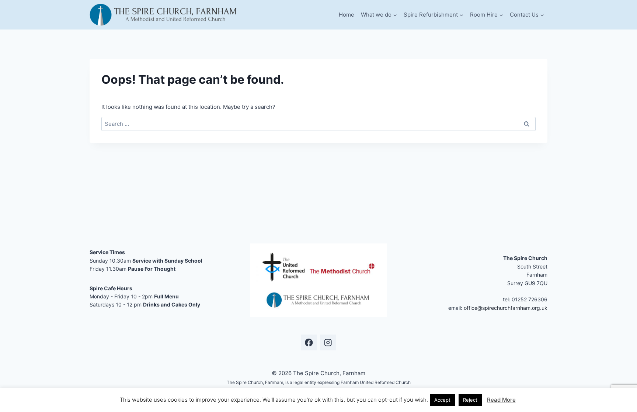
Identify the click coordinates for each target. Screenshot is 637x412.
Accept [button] (442, 400)
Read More (501, 399)
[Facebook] (309, 342)
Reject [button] (470, 400)
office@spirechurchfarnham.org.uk (505, 308)
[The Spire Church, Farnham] (164, 15)
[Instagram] (328, 342)
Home (346, 14)
